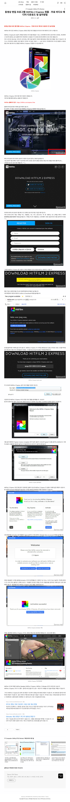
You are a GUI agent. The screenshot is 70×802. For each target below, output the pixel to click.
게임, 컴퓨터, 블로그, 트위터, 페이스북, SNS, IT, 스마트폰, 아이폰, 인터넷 (25, 776)
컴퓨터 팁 (28, 4)
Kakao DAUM (41, 796)
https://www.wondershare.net (14, 701)
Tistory (46, 796)
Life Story (21, 2)
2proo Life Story (12, 774)
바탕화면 (35, 4)
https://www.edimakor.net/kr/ (14, 714)
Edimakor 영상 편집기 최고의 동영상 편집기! (20, 716)
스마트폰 (20, 4)
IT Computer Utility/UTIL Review (35, 9)
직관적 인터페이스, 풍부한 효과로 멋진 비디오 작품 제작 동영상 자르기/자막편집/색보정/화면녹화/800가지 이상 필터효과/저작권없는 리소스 (30, 707)
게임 (27, 2)
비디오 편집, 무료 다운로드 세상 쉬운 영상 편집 (21, 704)
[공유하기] (9, 729)
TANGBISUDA (29, 796)
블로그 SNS (34, 2)
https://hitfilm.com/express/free (26, 102)
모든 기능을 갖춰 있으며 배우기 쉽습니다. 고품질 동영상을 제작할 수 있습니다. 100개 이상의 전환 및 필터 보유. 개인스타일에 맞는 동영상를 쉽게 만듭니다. (30, 720)
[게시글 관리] (12, 729)
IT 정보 (42, 2)
